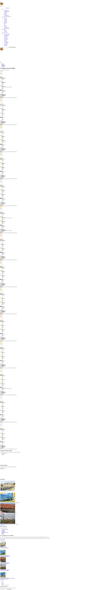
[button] (47, 84)
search (1, 47)
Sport (16, 513)
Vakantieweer (17, 502)
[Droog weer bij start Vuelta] (7, 490)
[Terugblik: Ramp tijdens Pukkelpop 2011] (7, 523)
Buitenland (7, 556)
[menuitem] (48, 13)
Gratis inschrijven (9, 589)
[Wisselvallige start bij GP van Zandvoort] (7, 512)
